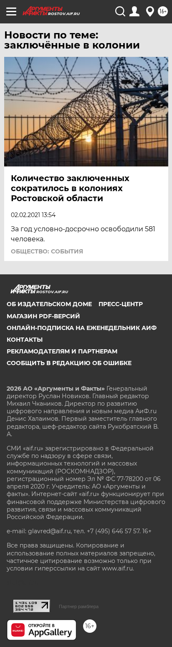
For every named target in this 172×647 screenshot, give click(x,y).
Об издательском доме (49, 304)
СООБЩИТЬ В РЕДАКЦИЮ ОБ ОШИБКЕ (69, 363)
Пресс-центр (121, 304)
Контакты (25, 339)
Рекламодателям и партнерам (62, 351)
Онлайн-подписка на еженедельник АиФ (82, 328)
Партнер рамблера (79, 606)
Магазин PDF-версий (43, 316)
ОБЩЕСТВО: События (47, 251)
